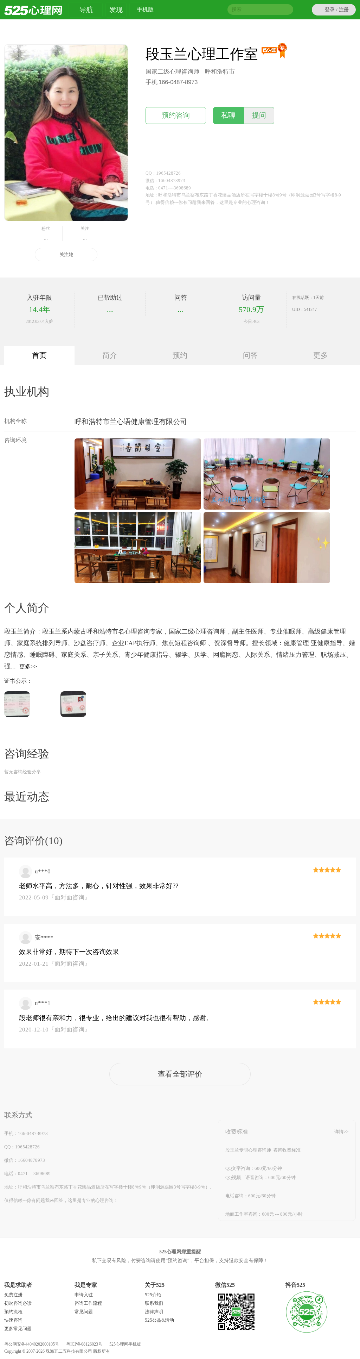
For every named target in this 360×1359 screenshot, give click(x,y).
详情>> (341, 1131)
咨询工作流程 (88, 1303)
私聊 (228, 115)
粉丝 (45, 233)
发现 (116, 9)
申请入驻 (84, 1294)
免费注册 (13, 1294)
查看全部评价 (180, 1074)
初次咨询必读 (18, 1303)
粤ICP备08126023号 (84, 1344)
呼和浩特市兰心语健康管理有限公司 (131, 421)
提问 (259, 115)
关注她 (66, 254)
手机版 (145, 9)
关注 (85, 233)
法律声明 (154, 1311)
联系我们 (154, 1303)
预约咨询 (176, 115)
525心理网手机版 (125, 1344)
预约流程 (13, 1311)
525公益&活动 (159, 1320)
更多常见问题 (18, 1328)
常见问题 (84, 1311)
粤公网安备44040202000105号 (31, 1344)
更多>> (28, 666)
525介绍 (153, 1294)
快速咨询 (13, 1320)
